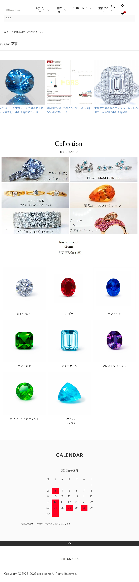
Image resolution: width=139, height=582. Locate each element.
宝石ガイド (103, 10)
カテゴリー (40, 10)
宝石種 (59, 10)
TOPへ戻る (69, 543)
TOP (8, 18)
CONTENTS (80, 8)
